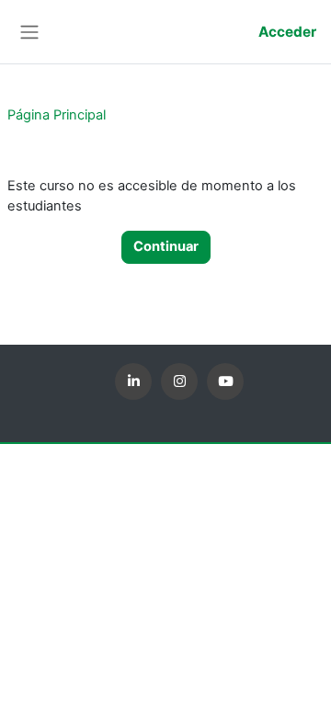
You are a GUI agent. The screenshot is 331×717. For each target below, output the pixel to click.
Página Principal (56, 115)
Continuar (166, 246)
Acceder (287, 31)
